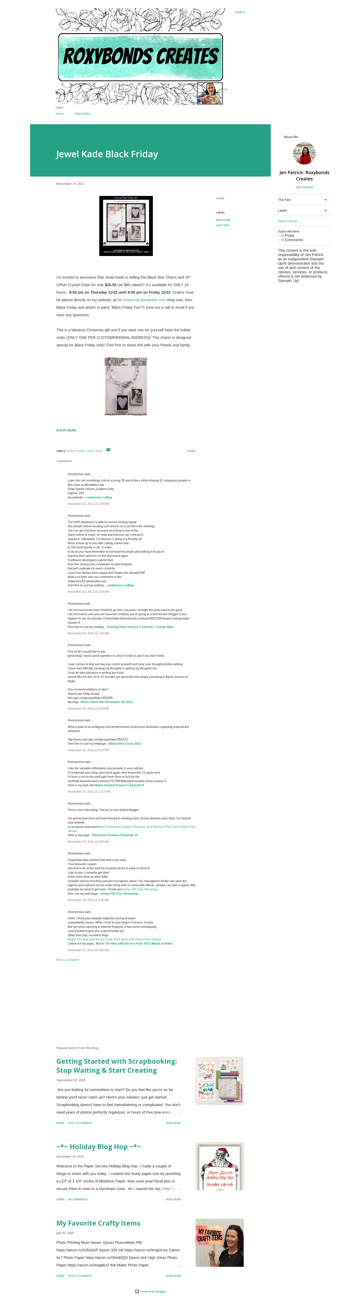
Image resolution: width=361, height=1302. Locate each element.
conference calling (99, 497)
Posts (289, 235)
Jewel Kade (222, 225)
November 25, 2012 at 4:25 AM (88, 950)
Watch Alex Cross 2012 (124, 743)
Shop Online (82, 113)
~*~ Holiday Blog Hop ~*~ (98, 1146)
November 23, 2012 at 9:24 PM (88, 750)
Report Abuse (287, 221)
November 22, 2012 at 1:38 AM (88, 503)
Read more (173, 1123)
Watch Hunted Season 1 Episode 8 (119, 785)
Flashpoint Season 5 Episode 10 (115, 835)
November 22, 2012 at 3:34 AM (88, 591)
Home (59, 113)
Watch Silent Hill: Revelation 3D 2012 (106, 702)
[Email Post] (108, 451)
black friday (223, 220)
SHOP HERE (66, 430)
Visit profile (304, 187)
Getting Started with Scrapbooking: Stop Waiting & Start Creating (116, 1066)
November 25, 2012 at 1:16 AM (88, 900)
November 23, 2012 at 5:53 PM (88, 708)
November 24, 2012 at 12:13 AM (89, 791)
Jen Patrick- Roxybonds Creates (304, 175)
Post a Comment (67, 959)
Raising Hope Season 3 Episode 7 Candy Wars (140, 627)
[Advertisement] (120, 999)
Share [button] (220, 198)
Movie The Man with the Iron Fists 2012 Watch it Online (134, 943)
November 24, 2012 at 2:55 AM (88, 841)
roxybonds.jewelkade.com (144, 300)
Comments (293, 240)
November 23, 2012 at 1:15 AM (88, 633)
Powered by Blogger (152, 1291)
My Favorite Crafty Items (98, 1223)
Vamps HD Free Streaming (140, 889)
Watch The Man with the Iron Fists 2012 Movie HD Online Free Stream (114, 939)
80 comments (78, 1199)
